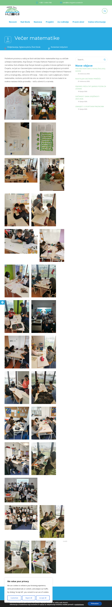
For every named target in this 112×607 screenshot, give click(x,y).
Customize (14, 598)
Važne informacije (97, 22)
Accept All (42, 598)
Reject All (28, 598)
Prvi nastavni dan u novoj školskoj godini (90, 70)
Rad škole (25, 22)
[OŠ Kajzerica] (13, 10)
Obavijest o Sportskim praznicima (89, 106)
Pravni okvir (78, 22)
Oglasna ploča (25, 47)
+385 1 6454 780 (45, 3)
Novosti (13, 22)
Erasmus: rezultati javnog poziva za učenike (90, 87)
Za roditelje (63, 22)
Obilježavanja (12, 47)
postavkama (79, 605)
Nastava (38, 22)
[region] (28, 590)
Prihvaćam (95, 604)
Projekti (50, 22)
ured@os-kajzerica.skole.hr (73, 3)
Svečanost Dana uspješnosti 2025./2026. (87, 97)
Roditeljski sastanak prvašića (88, 79)
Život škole (36, 47)
